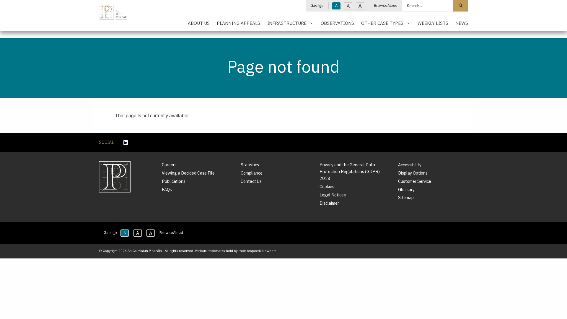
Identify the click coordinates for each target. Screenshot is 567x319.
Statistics (250, 164)
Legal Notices (333, 195)
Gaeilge (317, 5)
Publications (173, 181)
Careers (169, 164)
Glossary (406, 189)
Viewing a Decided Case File (188, 173)
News (461, 23)
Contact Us (251, 181)
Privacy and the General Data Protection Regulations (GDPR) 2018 (350, 171)
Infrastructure (287, 23)
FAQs (167, 189)
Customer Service (414, 181)
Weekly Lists (433, 23)
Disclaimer (329, 203)
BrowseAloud (385, 5)
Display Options (413, 173)
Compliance (252, 173)
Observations (337, 23)
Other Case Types (382, 23)
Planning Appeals (238, 23)
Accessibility (409, 164)
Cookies (327, 186)
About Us (199, 23)
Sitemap (406, 197)
